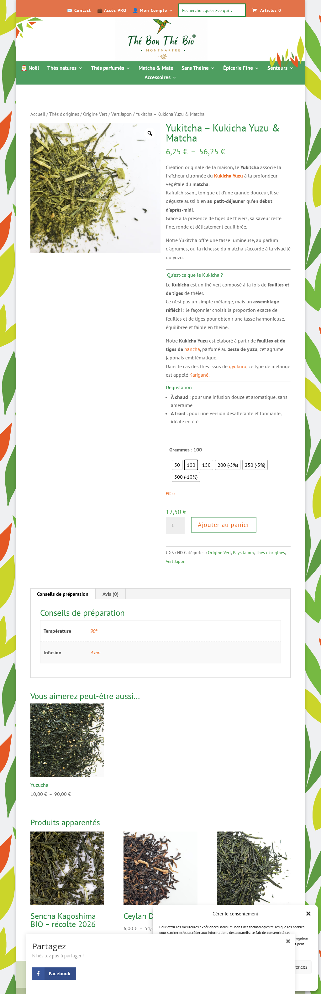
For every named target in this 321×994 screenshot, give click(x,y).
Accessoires (158, 78)
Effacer (172, 493)
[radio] (177, 465)
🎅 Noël (30, 68)
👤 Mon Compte (150, 10)
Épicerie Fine (238, 68)
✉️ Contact (79, 10)
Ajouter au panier (224, 525)
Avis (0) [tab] (110, 594)
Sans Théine (195, 68)
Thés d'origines (64, 114)
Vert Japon (121, 114)
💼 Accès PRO (111, 10)
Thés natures (61, 68)
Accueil (37, 114)
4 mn (95, 652)
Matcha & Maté (156, 68)
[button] (308, 913)
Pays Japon (243, 552)
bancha (192, 349)
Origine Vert (95, 114)
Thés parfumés (107, 68)
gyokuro (237, 366)
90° (93, 631)
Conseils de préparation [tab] (62, 594)
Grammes (179, 449)
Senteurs (277, 68)
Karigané (198, 375)
